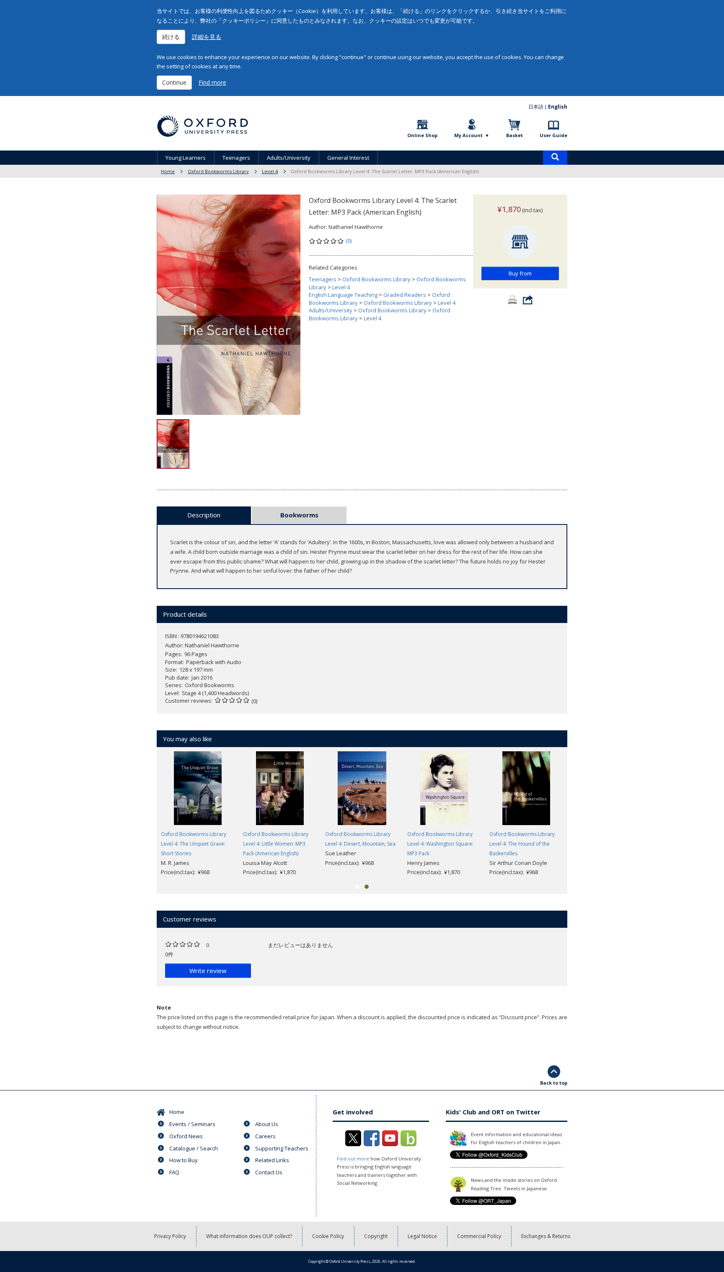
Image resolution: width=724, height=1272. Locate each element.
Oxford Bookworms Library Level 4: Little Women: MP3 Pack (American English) (275, 844)
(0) (349, 240)
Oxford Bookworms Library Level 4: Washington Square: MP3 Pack (440, 844)
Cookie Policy (328, 1236)
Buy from (520, 273)
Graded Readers (404, 295)
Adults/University (288, 157)
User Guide (553, 135)
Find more (212, 82)
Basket (514, 135)
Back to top (553, 1083)
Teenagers (236, 157)
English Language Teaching (343, 295)
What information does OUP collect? (249, 1236)
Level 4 (270, 171)
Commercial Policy (479, 1236)
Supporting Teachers (281, 1148)
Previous (144, 814)
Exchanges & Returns (545, 1236)
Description (203, 515)
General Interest (348, 157)
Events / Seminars (192, 1124)
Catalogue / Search (193, 1148)
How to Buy (183, 1160)
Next (579, 814)
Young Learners (185, 157)
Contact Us (268, 1172)
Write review (208, 970)
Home (168, 171)
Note (164, 1007)
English (557, 106)
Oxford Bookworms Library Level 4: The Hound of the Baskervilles (522, 844)
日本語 (535, 106)
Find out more (353, 1158)
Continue (174, 82)
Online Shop (422, 135)
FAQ (174, 1172)
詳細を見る (206, 37)
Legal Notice (422, 1236)
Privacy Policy (170, 1236)
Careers (265, 1136)
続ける (171, 37)
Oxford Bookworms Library (218, 171)
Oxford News (186, 1136)
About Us (266, 1124)
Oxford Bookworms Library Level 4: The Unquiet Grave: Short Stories (193, 844)
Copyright (376, 1236)
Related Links (272, 1160)
